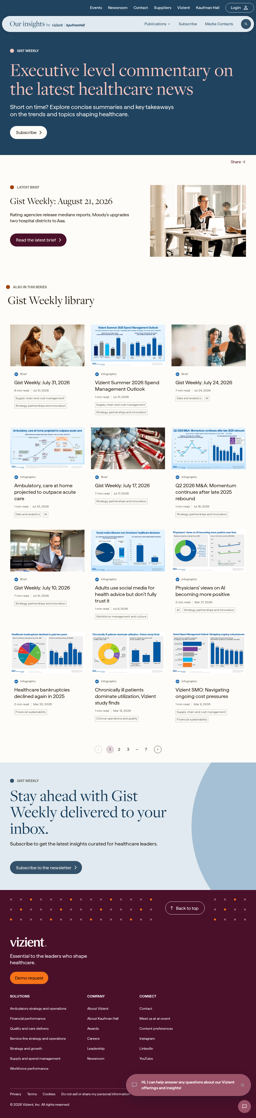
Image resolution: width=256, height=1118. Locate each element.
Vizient (183, 7)
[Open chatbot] (244, 1106)
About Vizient (97, 1008)
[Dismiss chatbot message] (242, 1085)
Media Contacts (219, 24)
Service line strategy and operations (38, 1038)
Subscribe (188, 24)
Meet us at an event (155, 1018)
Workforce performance (29, 1068)
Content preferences (156, 1028)
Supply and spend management (35, 1058)
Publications (155, 24)
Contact (141, 7)
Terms (32, 1094)
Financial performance (28, 1018)
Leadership (96, 1048)
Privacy (15, 1094)
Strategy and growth (26, 1048)
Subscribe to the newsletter (44, 867)
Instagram (147, 1038)
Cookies (49, 1094)
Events (96, 7)
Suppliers (162, 7)
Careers (93, 1038)
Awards (93, 1028)
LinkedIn (146, 1048)
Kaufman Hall (208, 7)
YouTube (146, 1058)
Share (238, 162)
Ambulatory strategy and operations (38, 1008)
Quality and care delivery (29, 1028)
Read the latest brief (36, 239)
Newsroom (118, 7)
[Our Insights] (30, 25)
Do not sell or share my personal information (95, 1094)
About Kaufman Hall (102, 1018)
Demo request (29, 977)
